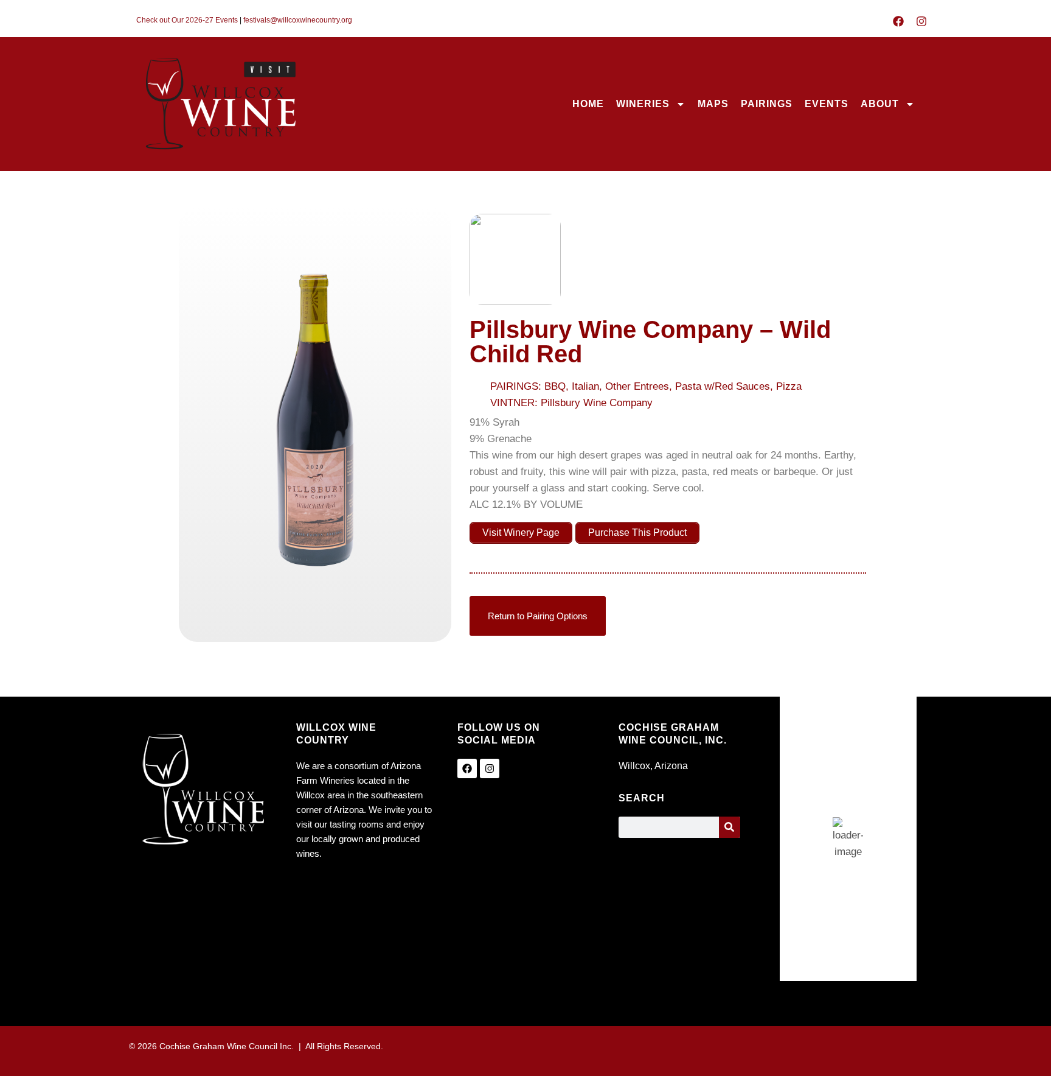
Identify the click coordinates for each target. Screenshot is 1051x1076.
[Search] (729, 827)
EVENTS (826, 104)
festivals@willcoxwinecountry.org (297, 20)
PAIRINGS (767, 104)
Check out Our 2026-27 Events (187, 20)
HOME (588, 104)
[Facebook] (898, 21)
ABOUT (880, 104)
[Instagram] (921, 21)
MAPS (713, 104)
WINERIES (643, 104)
